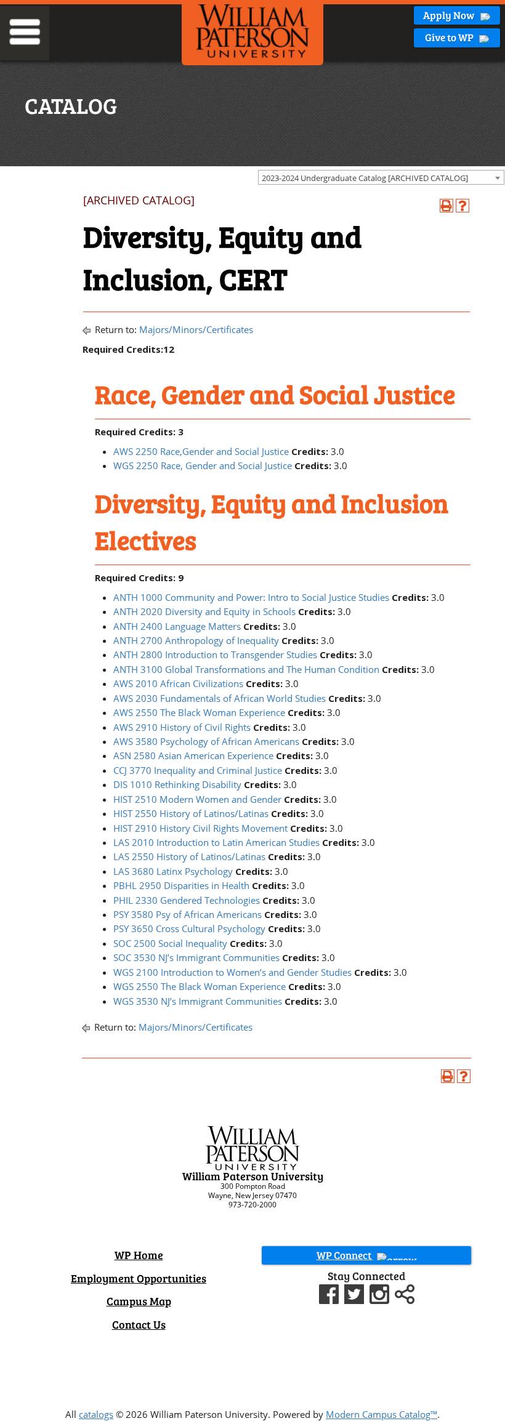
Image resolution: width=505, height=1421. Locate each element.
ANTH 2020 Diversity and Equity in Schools (204, 611)
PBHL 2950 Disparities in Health (181, 885)
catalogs (96, 1414)
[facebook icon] (330, 1292)
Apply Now (450, 15)
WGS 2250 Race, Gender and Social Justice (202, 465)
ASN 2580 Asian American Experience (193, 755)
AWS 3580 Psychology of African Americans (206, 741)
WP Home (139, 1254)
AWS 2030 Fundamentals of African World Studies (219, 698)
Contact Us (139, 1324)
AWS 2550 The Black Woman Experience (199, 712)
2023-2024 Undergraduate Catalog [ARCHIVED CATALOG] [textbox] (365, 177)
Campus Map (139, 1301)
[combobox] (381, 177)
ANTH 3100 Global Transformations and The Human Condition (246, 669)
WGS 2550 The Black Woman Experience (199, 986)
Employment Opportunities (138, 1278)
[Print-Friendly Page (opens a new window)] (446, 205)
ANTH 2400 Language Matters (177, 626)
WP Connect (345, 1255)
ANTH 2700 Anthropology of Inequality (196, 640)
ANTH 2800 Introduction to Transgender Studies (215, 654)
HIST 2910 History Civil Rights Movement (200, 828)
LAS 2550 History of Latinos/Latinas (189, 856)
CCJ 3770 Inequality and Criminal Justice (197, 770)
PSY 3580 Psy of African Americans (187, 914)
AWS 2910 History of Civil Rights (182, 727)
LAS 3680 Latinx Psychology (173, 871)
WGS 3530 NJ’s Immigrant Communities (197, 1001)
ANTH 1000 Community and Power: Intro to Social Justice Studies (251, 597)
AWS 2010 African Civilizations (178, 683)
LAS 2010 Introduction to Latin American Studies (216, 842)
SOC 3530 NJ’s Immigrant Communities (196, 957)
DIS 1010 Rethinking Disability (177, 784)
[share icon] (404, 1292)
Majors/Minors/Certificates (196, 329)
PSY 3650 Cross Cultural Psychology (189, 928)
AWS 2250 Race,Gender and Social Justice (201, 451)
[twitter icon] (355, 1292)
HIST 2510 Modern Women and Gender (197, 799)
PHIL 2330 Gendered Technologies (186, 900)
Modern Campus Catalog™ (381, 1414)
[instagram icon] (381, 1292)
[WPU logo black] (252, 30)
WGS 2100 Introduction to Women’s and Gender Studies (232, 972)
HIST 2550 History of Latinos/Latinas (191, 813)
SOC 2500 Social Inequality (170, 943)
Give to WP (450, 37)
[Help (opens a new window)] (462, 205)
